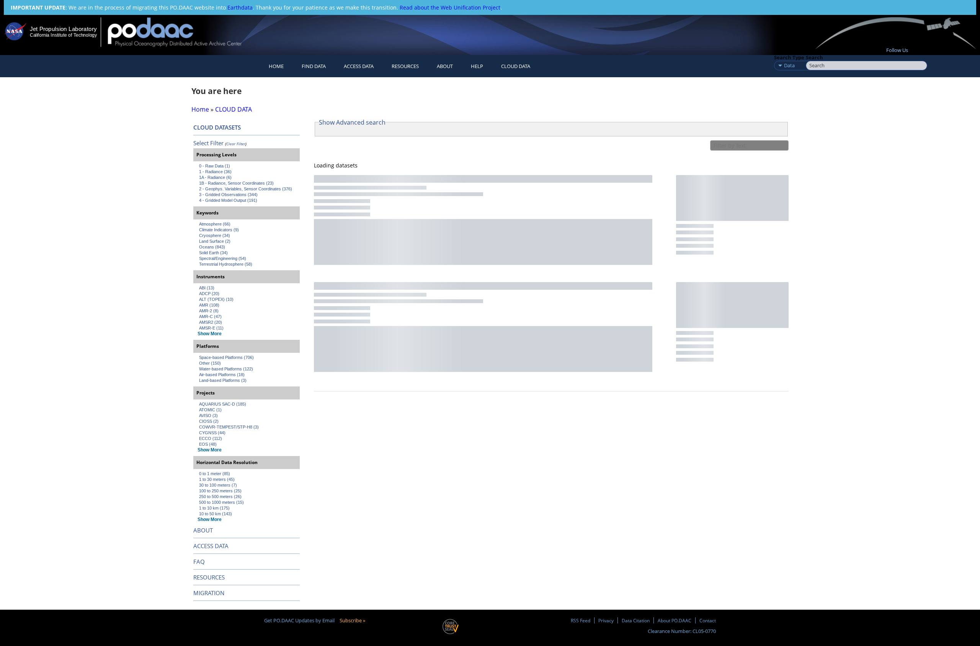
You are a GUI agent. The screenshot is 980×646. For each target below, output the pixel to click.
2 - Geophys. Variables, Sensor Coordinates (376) (245, 189)
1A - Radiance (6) (215, 177)
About (445, 66)
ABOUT (203, 530)
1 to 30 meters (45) (217, 479)
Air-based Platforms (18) (222, 374)
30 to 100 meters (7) (218, 485)
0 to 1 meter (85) (214, 473)
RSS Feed (580, 620)
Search (814, 57)
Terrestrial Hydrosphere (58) (225, 264)
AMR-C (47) (210, 316)
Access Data (359, 66)
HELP (477, 66)
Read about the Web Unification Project (450, 7)
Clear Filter (235, 143)
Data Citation (636, 620)
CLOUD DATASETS (217, 127)
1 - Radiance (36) (215, 171)
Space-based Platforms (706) (226, 357)
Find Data (314, 66)
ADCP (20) (209, 293)
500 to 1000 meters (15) (221, 502)
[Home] (181, 32)
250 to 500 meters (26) (220, 496)
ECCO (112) (210, 438)
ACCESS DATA (211, 546)
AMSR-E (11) (211, 328)
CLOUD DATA (515, 66)
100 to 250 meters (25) (220, 491)
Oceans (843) (212, 247)
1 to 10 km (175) (214, 508)
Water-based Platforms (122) (226, 369)
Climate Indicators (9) (219, 229)
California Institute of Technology (63, 35)
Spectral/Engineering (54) (222, 258)
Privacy (606, 620)
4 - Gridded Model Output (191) (228, 200)
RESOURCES (405, 66)
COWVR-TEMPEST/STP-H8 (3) (229, 427)
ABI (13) (206, 288)
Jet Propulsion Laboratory (63, 29)
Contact (707, 620)
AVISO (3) (208, 415)
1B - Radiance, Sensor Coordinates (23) (236, 183)
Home (276, 66)
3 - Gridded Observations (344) (228, 194)
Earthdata (240, 7)
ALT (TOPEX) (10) (216, 299)
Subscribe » (352, 620)
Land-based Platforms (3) (223, 380)
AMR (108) (209, 305)
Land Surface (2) (214, 241)
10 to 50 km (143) (215, 513)
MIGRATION (208, 593)
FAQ (199, 561)
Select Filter (208, 143)
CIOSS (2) (209, 421)
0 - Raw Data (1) (214, 166)
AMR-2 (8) (209, 310)
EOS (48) (208, 444)
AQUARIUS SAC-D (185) (222, 404)
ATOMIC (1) (210, 409)
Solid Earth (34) (213, 252)
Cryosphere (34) (214, 235)
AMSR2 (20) (210, 322)
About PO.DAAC (674, 620)
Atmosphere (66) (214, 224)
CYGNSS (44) (212, 432)
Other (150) (210, 363)
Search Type (789, 57)
